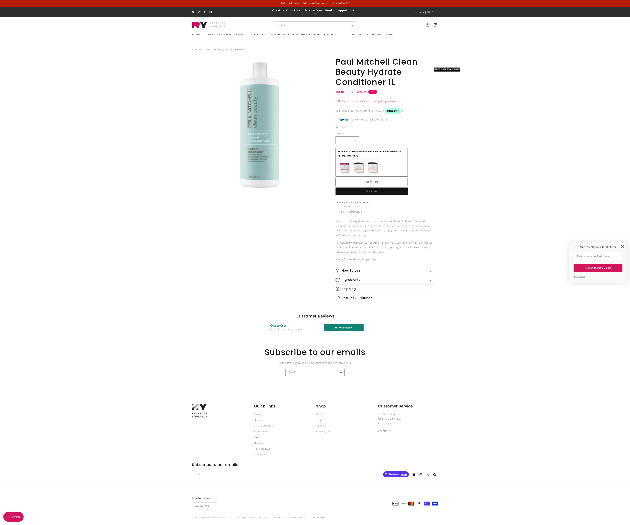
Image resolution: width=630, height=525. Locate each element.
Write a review (343, 328)
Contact (258, 414)
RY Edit (319, 420)
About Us (258, 443)
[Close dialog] (622, 246)
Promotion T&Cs (262, 449)
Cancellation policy (298, 517)
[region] (315, 3)
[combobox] (315, 25)
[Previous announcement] (267, 12)
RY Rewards (260, 454)
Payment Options (262, 431)
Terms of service (249, 517)
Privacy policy (233, 517)
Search (319, 414)
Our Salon (321, 425)
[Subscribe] (340, 372)
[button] (198, 34)
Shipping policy (280, 517)
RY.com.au (203, 517)
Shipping (258, 420)
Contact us (384, 431)
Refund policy (264, 517)
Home (194, 49)
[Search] (352, 25)
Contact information (318, 517)
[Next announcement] (363, 12)
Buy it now (372, 191)
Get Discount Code (598, 268)
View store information (350, 212)
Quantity (339, 133)
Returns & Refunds (263, 425)
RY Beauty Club (323, 431)
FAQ (256, 437)
